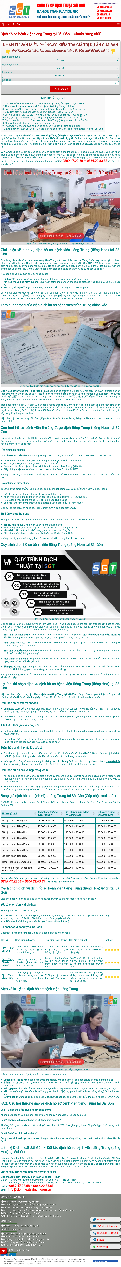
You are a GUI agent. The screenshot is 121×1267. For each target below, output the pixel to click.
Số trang (6, 79)
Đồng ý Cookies (100, 1261)
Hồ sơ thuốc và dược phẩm (15, 483)
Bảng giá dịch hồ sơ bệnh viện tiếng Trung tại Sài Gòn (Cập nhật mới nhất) (42, 117)
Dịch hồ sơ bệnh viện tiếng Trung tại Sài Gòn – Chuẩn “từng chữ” (51, 34)
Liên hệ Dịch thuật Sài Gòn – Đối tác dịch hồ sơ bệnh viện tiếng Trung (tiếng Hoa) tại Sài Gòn (52, 128)
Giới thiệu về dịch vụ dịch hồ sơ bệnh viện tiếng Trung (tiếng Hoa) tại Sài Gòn (44, 103)
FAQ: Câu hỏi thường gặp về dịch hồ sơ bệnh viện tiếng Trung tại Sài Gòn (41, 126)
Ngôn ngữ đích (10, 64)
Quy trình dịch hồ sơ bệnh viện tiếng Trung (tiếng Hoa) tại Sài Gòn (38, 111)
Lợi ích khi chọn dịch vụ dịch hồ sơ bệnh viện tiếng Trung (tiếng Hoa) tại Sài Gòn (45, 114)
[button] (35, 813)
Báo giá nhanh (101, 1219)
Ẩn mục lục (58, 98)
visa (47, 1096)
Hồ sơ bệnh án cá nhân (13, 449)
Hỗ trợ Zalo (100, 1239)
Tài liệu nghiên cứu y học (17, 524)
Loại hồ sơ (7, 72)
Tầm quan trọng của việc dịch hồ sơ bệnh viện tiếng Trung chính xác (39, 106)
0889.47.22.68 (113, 1233)
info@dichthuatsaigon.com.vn (107, 1226)
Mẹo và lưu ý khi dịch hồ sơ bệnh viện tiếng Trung (29, 123)
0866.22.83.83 (102, 1233)
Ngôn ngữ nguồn (11, 56)
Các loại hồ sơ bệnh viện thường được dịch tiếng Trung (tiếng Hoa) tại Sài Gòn (44, 109)
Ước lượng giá (60, 89)
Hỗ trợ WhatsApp (102, 1246)
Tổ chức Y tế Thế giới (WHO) (87, 396)
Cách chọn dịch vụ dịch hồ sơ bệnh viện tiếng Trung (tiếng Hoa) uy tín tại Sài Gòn (46, 120)
